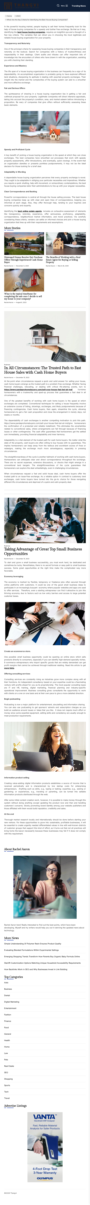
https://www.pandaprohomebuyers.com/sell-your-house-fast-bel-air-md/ (38, 389)
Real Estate (9, 1066)
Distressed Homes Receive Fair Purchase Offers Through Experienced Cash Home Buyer (23, 260)
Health (7, 1040)
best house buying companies (31, 32)
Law (6, 1053)
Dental (7, 995)
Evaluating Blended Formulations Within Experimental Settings (31, 950)
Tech (6, 1092)
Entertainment (10, 1008)
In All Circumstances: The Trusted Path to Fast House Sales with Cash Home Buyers (42, 370)
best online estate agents (30, 211)
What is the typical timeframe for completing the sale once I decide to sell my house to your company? (23, 296)
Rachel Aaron (8, 266)
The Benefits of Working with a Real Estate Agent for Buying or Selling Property (63, 260)
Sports (7, 1085)
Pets (6, 1059)
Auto (6, 982)
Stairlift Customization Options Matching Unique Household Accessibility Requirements (42, 963)
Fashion (7, 1014)
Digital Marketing (11, 1002)
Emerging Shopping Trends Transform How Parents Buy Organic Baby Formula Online (42, 956)
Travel (7, 1098)
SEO (6, 1072)
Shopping (8, 1079)
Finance (7, 1021)
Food (6, 1027)
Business (7, 365)
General (7, 1034)
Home (6, 1047)
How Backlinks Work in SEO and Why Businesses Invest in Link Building (35, 969)
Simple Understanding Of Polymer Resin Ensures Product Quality (32, 943)
